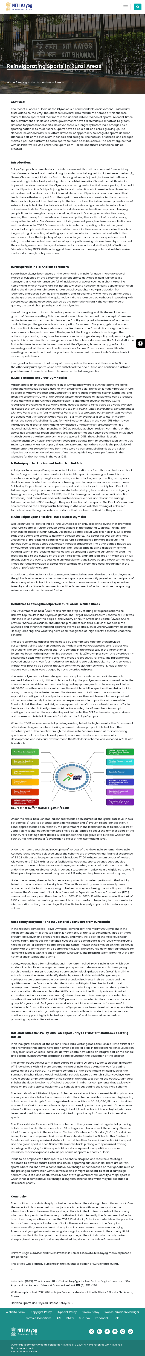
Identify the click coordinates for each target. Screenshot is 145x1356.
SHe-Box (84, 1318)
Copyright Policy (41, 1312)
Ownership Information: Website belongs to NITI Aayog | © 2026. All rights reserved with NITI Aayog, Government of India (67, 1346)
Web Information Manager (122, 1312)
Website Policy (15, 1312)
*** (13, 1270)
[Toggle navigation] (125, 6)
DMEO (70, 1318)
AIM (59, 1318)
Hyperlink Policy (67, 1312)
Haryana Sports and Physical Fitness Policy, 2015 (42, 1303)
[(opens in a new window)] (91, 1331)
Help (117, 1318)
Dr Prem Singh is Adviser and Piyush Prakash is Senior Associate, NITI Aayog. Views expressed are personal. (71, 1255)
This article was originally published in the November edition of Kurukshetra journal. (65, 1264)
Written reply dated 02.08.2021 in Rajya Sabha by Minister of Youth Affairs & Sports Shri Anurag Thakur (72, 1294)
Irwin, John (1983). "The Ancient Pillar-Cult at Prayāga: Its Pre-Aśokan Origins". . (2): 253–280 (70, 1283)
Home (11, 82)
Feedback (101, 1318)
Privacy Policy (90, 1312)
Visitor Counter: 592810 (24, 1351)
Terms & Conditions (38, 1318)
